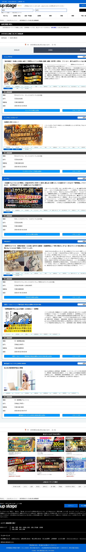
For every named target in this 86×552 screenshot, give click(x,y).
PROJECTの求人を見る (32, 297)
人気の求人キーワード (12, 20)
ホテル (25, 486)
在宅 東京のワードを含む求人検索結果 (29, 20)
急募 (31, 486)
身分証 (37, 486)
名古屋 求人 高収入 (70, 486)
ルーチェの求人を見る (32, 234)
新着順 (50, 50)
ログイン (71, 505)
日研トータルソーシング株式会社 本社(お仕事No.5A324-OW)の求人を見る (32, 356)
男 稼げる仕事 (16, 486)
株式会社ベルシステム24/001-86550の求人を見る (32, 415)
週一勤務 (53, 486)
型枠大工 (45, 486)
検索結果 (16, 50)
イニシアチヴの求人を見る (32, 110)
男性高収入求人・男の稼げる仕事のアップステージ (43, 545)
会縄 (80, 486)
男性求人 (2, 20)
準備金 (60, 486)
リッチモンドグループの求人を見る (32, 171)
